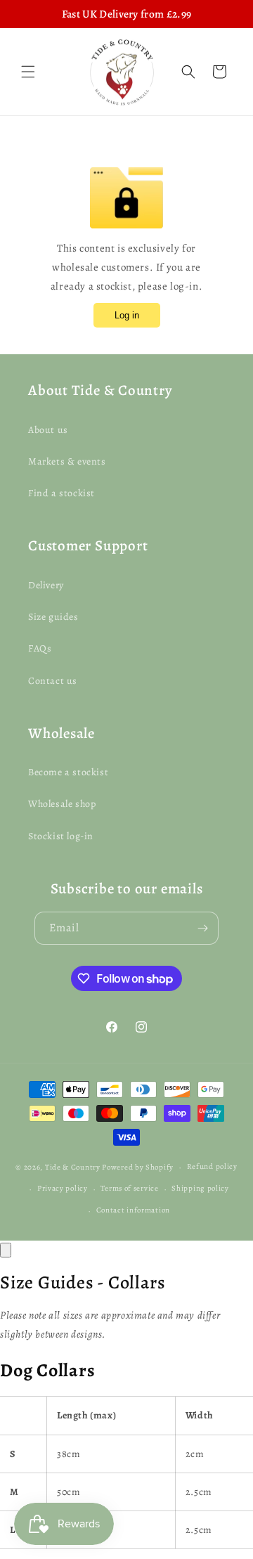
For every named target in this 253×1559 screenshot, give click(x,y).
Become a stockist (68, 772)
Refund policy (212, 1166)
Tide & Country (72, 1167)
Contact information (133, 1210)
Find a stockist (61, 493)
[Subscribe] (202, 928)
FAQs (39, 648)
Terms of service (129, 1188)
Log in (127, 315)
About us (48, 429)
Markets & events (67, 461)
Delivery (46, 585)
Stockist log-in (60, 836)
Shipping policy (200, 1188)
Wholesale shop (62, 803)
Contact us (52, 680)
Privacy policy (62, 1188)
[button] (28, 71)
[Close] (5, 1250)
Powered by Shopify (138, 1167)
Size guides (53, 616)
